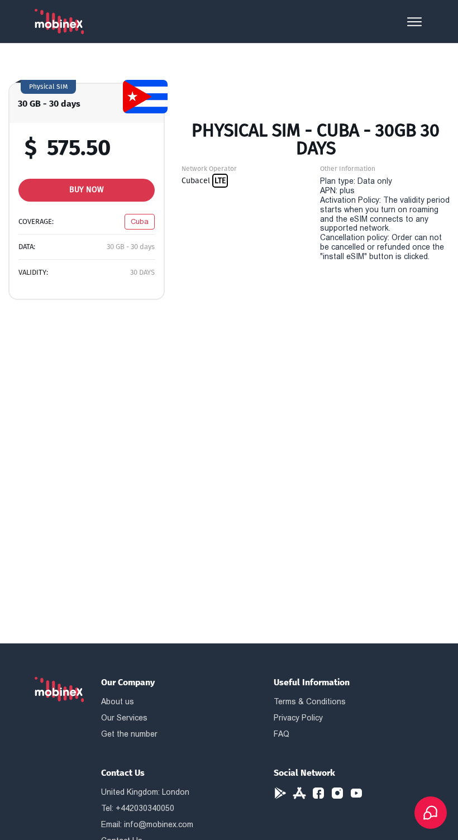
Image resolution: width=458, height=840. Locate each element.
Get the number (129, 733)
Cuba (140, 221)
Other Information (347, 168)
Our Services (124, 717)
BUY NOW (86, 189)
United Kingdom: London (145, 791)
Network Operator (209, 168)
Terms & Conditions (310, 701)
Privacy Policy (298, 717)
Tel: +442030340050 (137, 808)
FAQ (281, 733)
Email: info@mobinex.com (147, 824)
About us (117, 701)
